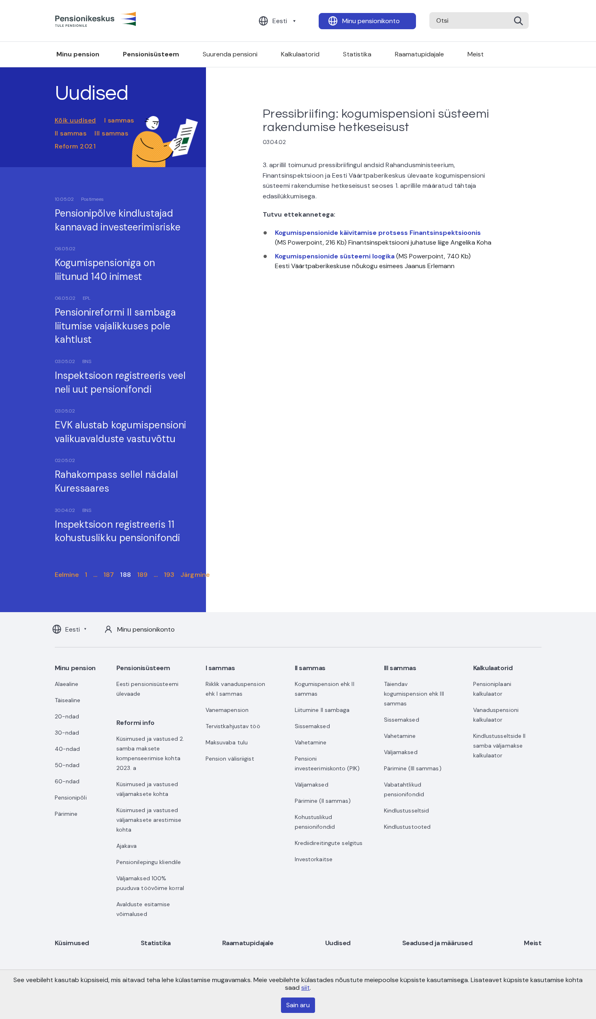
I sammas (119, 120)
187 (108, 574)
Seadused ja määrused (437, 943)
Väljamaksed (311, 784)
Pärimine (66, 813)
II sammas (71, 133)
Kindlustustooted (407, 826)
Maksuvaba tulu (227, 742)
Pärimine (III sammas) (413, 768)
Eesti (279, 21)
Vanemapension (227, 710)
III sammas (111, 133)
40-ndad (67, 748)
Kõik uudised (75, 120)
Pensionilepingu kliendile (148, 862)
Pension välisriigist (230, 758)
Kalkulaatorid (300, 54)
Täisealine (68, 700)
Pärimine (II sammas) (323, 800)
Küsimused (72, 943)
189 (142, 574)
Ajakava (126, 845)
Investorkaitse (313, 859)
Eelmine (67, 574)
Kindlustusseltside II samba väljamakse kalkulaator (499, 745)
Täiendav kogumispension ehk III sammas (414, 693)
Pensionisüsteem (151, 54)
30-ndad (67, 732)
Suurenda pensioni (230, 54)
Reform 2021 (75, 146)
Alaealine (67, 684)
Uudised (338, 943)
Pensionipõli (71, 797)
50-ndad (67, 765)
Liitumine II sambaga (322, 710)
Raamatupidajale (419, 54)
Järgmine (195, 574)
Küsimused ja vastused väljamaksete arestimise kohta (148, 819)
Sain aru (298, 1005)
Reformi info (135, 722)
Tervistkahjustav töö (233, 726)
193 (169, 574)
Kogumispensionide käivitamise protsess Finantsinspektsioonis (378, 232)
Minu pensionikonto (371, 21)
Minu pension (77, 54)
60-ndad (67, 781)
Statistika (357, 54)
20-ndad (67, 716)
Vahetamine (311, 742)
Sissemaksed (312, 726)
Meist (475, 54)
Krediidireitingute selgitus (329, 843)
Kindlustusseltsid (406, 810)
